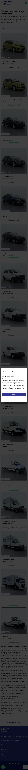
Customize (13, 399)
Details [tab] (14, 371)
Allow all (14, 394)
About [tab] (22, 371)
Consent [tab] (5, 371)
